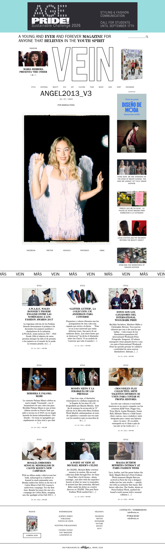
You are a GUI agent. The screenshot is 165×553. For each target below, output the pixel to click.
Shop (119, 87)
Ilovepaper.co (65, 535)
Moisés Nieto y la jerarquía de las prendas (82, 391)
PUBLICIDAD (65, 519)
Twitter (99, 519)
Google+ (4, 551)
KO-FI (99, 529)
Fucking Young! (66, 530)
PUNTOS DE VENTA (65, 521)
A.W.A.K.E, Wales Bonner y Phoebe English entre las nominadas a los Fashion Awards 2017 (39, 314)
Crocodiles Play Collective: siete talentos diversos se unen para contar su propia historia (126, 394)
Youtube (99, 524)
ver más (44, 348)
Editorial (44, 87)
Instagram (130, 87)
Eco (64, 87)
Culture (82, 87)
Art (72, 87)
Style (33, 87)
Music (101, 87)
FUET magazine (65, 533)
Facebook (99, 516)
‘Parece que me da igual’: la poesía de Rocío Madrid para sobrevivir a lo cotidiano (132, 211)
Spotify (99, 526)
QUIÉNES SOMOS (66, 516)
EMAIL (102, 251)
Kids (110, 87)
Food (92, 87)
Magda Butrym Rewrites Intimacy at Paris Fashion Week (126, 465)
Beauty (55, 87)
